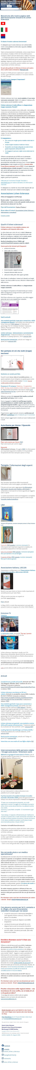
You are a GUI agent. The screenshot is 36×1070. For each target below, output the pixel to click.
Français (3, 6)
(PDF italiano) (15, 324)
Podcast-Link (24, 70)
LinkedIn (6, 1049)
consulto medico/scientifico (9, 499)
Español (15, 3)
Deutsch (3, 3)
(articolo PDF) (12, 341)
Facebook (7, 1046)
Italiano (9, 6)
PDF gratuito (11, 545)
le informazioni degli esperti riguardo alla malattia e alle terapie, (16, 488)
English (9, 3)
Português (15, 6)
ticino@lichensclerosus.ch (20, 899)
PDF (21, 442)
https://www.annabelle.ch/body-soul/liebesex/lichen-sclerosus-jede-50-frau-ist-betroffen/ (17, 698)
